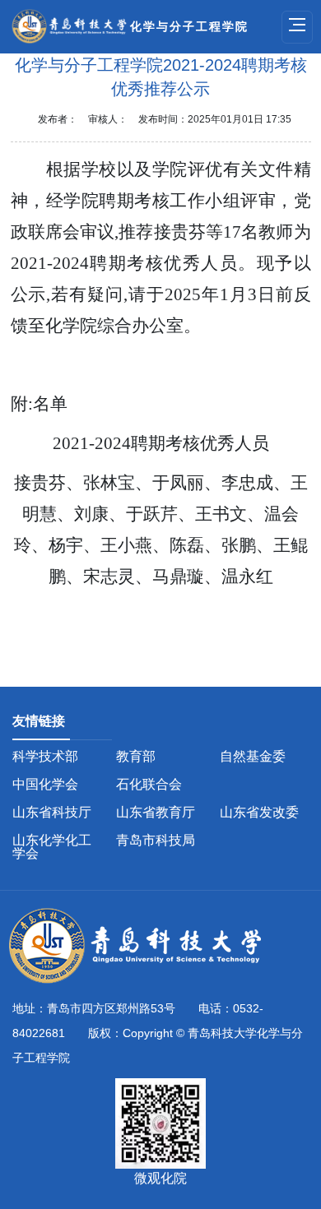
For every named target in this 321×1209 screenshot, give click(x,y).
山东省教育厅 (155, 812)
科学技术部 (45, 756)
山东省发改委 (259, 812)
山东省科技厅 (51, 812)
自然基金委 (253, 756)
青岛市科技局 (155, 840)
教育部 (136, 756)
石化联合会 (149, 784)
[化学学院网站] (144, 947)
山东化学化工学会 (51, 846)
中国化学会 (45, 784)
